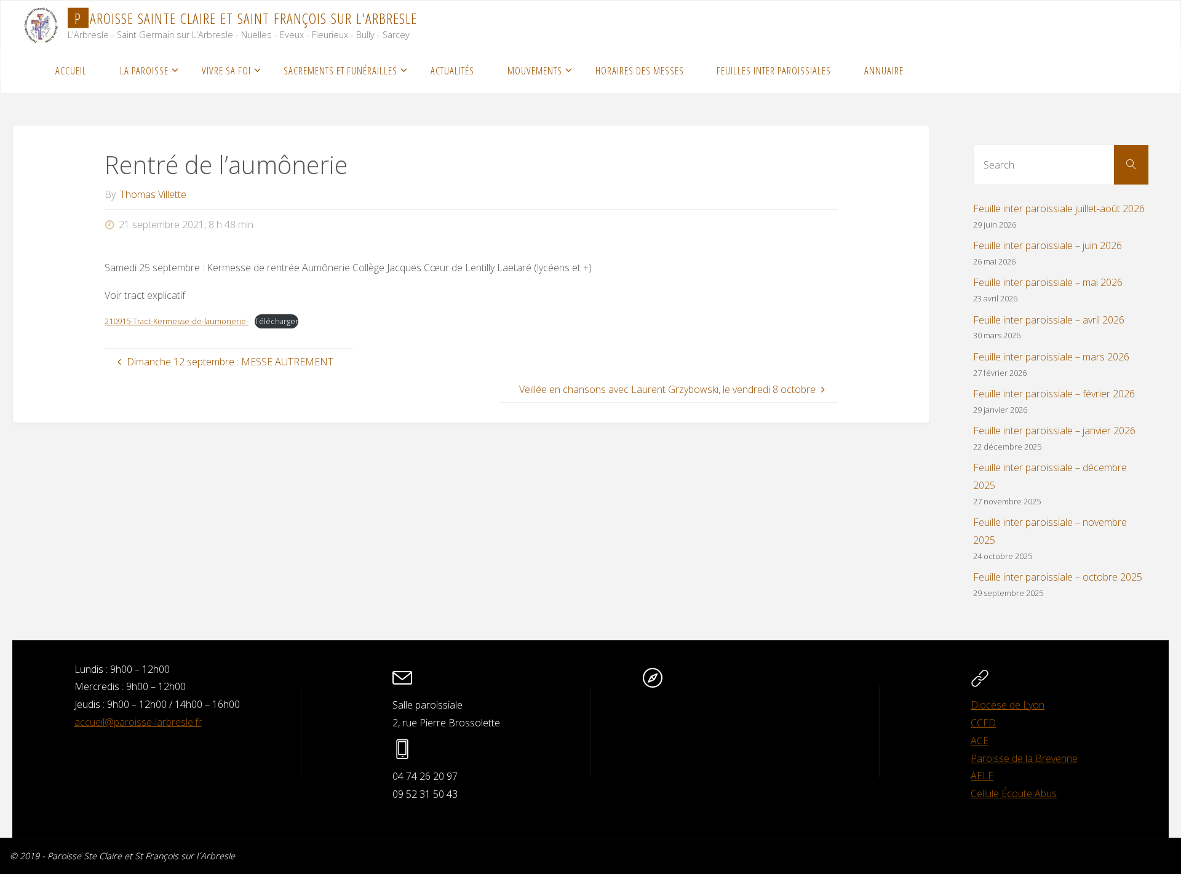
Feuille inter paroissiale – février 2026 (1054, 393)
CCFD (983, 722)
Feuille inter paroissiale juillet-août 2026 (1059, 208)
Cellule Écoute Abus (1014, 793)
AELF (982, 775)
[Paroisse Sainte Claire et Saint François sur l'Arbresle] (41, 23)
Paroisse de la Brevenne (1024, 758)
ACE (979, 740)
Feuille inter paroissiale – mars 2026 (1051, 357)
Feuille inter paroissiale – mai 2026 (1048, 282)
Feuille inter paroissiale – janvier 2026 (1054, 430)
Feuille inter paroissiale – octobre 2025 (1057, 577)
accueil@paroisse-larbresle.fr (138, 722)
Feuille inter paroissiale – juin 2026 (1047, 245)
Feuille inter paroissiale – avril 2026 (1048, 320)
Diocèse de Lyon (1007, 705)
